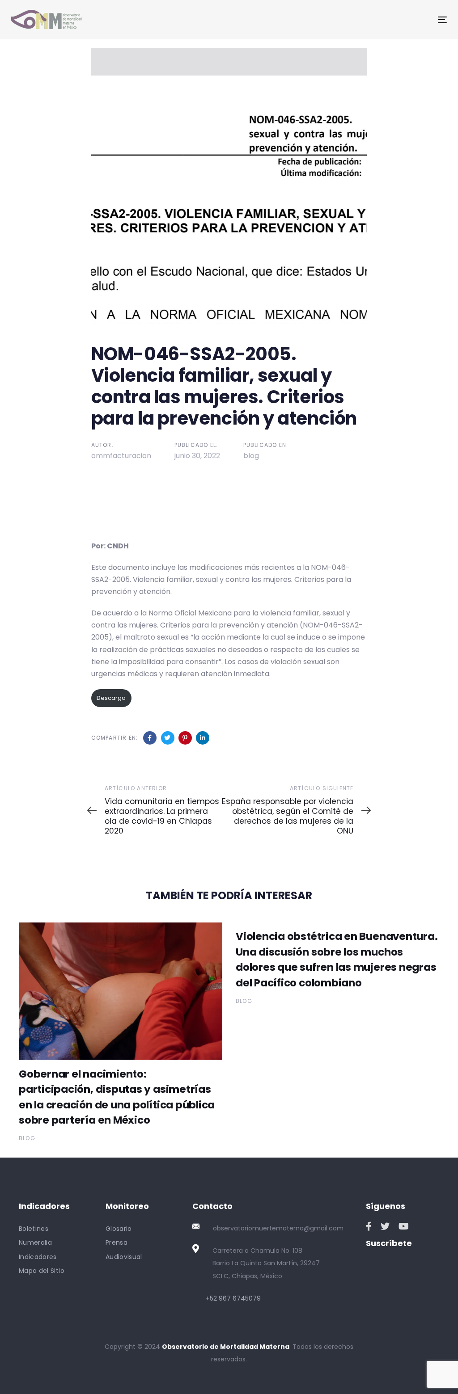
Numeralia (35, 1242)
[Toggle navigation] (374, 20)
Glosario (119, 1228)
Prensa (116, 1242)
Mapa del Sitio (41, 1270)
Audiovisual (124, 1256)
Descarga (111, 698)
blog (251, 456)
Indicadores (38, 1256)
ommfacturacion (121, 456)
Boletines (33, 1228)
